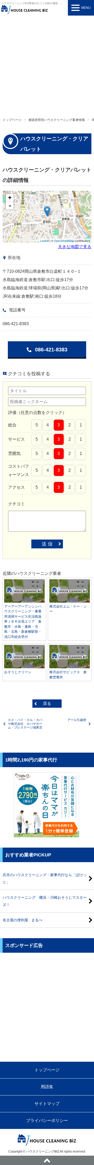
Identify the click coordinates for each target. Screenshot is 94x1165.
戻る (47, 703)
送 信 (47, 544)
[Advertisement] (47, 65)
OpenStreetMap (64, 241)
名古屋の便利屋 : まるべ (22, 920)
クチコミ (16, 504)
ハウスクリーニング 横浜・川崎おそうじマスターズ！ (45, 901)
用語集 (47, 1087)
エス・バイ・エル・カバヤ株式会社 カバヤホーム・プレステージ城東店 (25, 723)
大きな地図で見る (74, 246)
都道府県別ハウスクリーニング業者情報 (56, 120)
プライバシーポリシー (47, 1120)
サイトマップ (47, 1103)
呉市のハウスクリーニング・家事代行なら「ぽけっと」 (45, 878)
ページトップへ (47, 1160)
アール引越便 (76, 720)
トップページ (12, 120)
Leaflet (44, 241)
